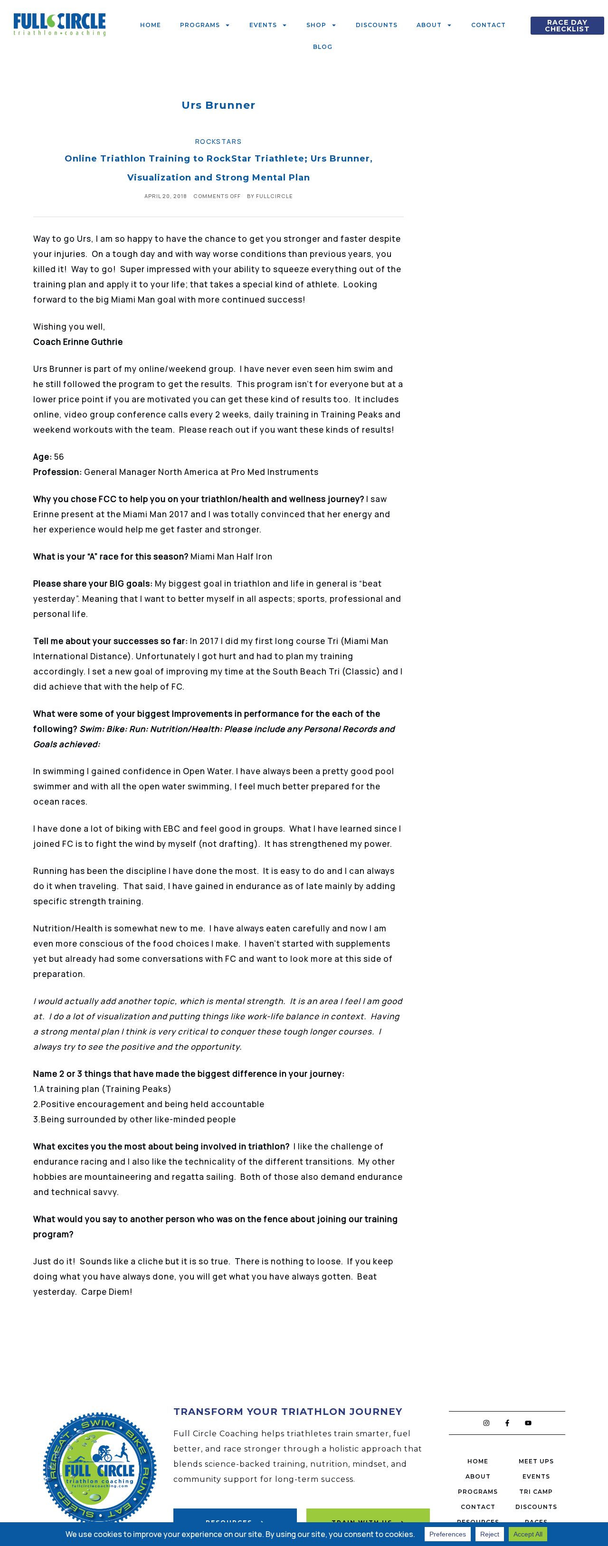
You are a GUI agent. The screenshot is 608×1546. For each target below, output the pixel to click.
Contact (488, 24)
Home (150, 24)
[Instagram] (486, 1423)
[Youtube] (528, 1423)
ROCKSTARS (218, 141)
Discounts (377, 24)
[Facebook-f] (507, 1423)
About (429, 24)
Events (263, 24)
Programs (200, 24)
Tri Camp (536, 1491)
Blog (322, 46)
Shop (316, 24)
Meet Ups (536, 1461)
